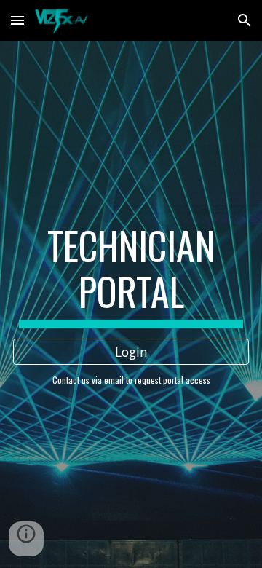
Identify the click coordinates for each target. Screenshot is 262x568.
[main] (131, 276)
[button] (17, 20)
